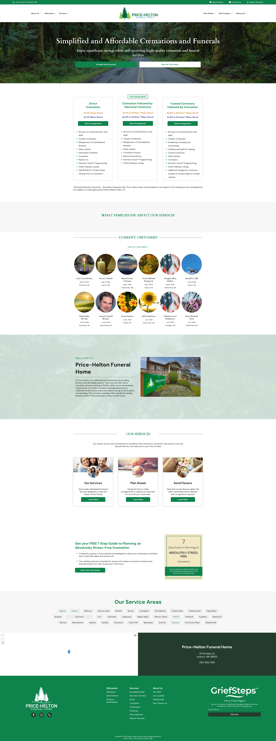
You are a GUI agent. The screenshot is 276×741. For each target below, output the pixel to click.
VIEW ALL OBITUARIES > (138, 247)
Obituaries (111, 692)
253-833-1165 (31, 2)
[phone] (49, 715)
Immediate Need (137, 692)
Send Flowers (112, 695)
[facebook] (33, 715)
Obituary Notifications (112, 700)
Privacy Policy (128, 738)
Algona (63, 611)
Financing (134, 710)
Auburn (75, 611)
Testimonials (158, 699)
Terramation (135, 707)
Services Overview (138, 695)
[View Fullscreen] (2, 642)
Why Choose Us (160, 703)
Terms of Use (138, 738)
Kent (100, 617)
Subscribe (234, 714)
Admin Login (148, 738)
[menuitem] (36, 13)
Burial (132, 699)
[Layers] (135, 635)
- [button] (2, 638)
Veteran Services (137, 718)
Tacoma (175, 622)
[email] (41, 715)
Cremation (134, 703)
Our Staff (157, 692)
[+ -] (69, 654)
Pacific (176, 617)
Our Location (159, 695)
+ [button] (2, 635)
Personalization (136, 714)
